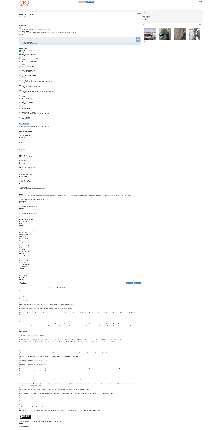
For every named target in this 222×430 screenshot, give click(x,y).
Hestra (72, 323)
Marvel (58, 352)
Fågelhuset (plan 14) (33, 11)
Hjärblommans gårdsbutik (121, 323)
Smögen (50, 377)
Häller (77, 325)
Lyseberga (42, 347)
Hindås (79, 323)
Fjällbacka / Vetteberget (71, 312)
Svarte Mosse (37, 379)
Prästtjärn (42, 364)
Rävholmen (25, 370)
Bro (63, 294)
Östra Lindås (61, 410)
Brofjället (71, 294)
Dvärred (59, 304)
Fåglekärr (131, 312)
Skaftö (110, 375)
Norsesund (33, 356)
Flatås (97, 312)
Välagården (96, 393)
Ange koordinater (146, 16)
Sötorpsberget (83, 379)
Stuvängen (106, 377)
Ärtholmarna (21, 279)
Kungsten (54, 341)
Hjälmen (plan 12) (22, 236)
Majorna (24, 352)
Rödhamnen (21, 255)
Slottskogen (24, 377)
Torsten (78, 383)
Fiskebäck (25, 312)
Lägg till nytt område (137, 283)
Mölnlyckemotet (106, 352)
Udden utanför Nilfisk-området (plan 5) (26, 270)
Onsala (31, 360)
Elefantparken (48, 308)
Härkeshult (97, 325)
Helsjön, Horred (60, 323)
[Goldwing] (150, 34)
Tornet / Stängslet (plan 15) (24, 266)
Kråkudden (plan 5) (23, 240)
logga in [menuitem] (25, 43)
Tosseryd (99, 383)
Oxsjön (42, 360)
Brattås (56, 294)
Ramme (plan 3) (22, 253)
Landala (41, 345)
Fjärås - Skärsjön (86, 312)
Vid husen (21, 277)
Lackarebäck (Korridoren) (27, 345)
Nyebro (55, 356)
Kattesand (50, 339)
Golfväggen (40, 318)
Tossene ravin (88, 383)
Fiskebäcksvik (37, 312)
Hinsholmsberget (91, 323)
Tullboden (109, 383)
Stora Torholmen (96, 377)
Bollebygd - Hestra (26, 294)
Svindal (57, 379)
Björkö (92, 292)
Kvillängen (87, 341)
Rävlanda (38, 370)
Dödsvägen (69, 304)
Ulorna (61, 389)
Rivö (82, 368)
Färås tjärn (24, 314)
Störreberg (115, 377)
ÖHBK (35, 410)
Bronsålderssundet (83, 294)
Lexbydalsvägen (87, 345)
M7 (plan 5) (21, 249)
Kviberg (76, 341)
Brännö (115, 294)
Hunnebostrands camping (39, 325)
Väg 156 (75, 393)
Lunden (22, 347)
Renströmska (62, 368)
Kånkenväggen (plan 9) (23, 245)
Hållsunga (60, 325)
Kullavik (119, 339)
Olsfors (22, 360)
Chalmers (24, 300)
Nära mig (91, 1)
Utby (79, 389)
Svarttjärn (47, 379)
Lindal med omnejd (102, 345)
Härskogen (110, 325)
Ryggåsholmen (113, 368)
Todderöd (48, 383)
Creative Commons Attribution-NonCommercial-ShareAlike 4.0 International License (45, 421)
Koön (95, 339)
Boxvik (48, 294)
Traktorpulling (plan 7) (23, 268)
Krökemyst (106, 339)
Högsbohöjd (130, 325)
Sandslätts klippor (60, 375)
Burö (124, 294)
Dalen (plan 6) (22, 227)
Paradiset (23, 364)
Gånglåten (85, 318)
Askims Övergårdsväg (63, 287)
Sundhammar (25, 379)
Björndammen (103, 292)
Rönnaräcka (51, 370)
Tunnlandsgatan (129, 383)
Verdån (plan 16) (22, 275)
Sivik (89, 375)
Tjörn (38, 383)
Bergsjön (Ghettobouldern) (57, 292)
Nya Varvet (44, 356)
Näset (75, 356)
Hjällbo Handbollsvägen (105, 323)
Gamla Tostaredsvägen (27, 318)
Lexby (74, 345)
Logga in (200, 1)
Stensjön (84, 377)
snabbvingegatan (62, 377)
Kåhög (116, 341)
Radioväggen (23, 368)
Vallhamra (35, 393)
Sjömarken (98, 375)
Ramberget (35, 368)
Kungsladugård (42, 341)
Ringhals (73, 368)
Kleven (60, 339)
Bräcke (106, 294)
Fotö (123, 312)
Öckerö (24, 410)
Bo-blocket (124, 292)
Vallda (23, 393)
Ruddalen (101, 368)
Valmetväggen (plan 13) (23, 271)
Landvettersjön (52, 345)
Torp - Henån (69, 383)
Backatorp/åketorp (26, 292)
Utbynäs (88, 389)
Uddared (22, 389)
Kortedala (83, 339)
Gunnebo (75, 318)
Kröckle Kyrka (21, 243)
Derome (37, 304)
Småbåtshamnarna (22, 262)
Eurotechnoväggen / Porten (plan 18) (26, 230)
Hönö (27, 11)
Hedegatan (48, 323)
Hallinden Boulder (24, 323)
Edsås (29, 308)
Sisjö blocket (71, 375)
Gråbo (50, 318)
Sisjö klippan (81, 375)
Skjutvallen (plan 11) (23, 260)
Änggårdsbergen (38, 406)
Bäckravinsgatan (24, 296)
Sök (88, 1)
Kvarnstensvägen (64, 341)
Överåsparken (87, 410)
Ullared (51, 389)
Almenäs (33, 287)
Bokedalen (135, 292)
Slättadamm (38, 377)
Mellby (82, 352)
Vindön (56, 393)
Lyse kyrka (31, 347)
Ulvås (69, 389)
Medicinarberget (69, 352)
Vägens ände (86, 393)
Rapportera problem (129, 283)
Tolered (58, 383)
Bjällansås (80, 292)
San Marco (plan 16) (23, 257)
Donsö (48, 304)
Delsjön (25, 304)
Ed (22, 308)
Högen (121, 325)
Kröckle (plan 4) (22, 242)
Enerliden (68, 308)
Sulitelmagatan (125, 377)
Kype (97, 341)
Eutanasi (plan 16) (22, 232)
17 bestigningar (146, 17)
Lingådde (115, 345)
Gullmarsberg (62, 318)
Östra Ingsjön (47, 410)
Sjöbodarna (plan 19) (23, 258)
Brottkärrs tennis (97, 294)
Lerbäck (64, 345)
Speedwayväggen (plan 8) (24, 264)
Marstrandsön (47, 352)
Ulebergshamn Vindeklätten (36, 389)
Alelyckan (23, 287)
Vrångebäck (65, 393)
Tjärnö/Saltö (25, 383)
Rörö (61, 370)
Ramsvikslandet (49, 368)
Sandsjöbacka (47, 375)
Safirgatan (23, 375)
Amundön (44, 287)
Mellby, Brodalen (94, 352)
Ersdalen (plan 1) (22, 229)
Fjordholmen (47, 312)
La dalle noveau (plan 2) (24, 247)
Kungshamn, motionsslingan (26, 341)
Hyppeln (51, 325)
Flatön (105, 312)
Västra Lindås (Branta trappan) (109, 393)
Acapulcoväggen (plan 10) (24, 221)
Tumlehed (118, 383)
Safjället (33, 375)
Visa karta (111, 5)
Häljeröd (68, 325)
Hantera (138, 13)
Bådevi (20, 225)
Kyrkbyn (106, 341)
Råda (124, 368)
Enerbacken (59, 308)
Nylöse (66, 356)
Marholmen (35, 352)
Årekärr (24, 401)
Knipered (70, 339)
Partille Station (33, 364)
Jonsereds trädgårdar (38, 335)
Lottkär (127, 345)
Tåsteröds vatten (35, 385)
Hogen (134, 323)
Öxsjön (96, 410)
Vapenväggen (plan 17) (23, 273)
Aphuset (20, 223)
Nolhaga (22, 356)
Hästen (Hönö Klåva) (23, 238)
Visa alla (200, 24)
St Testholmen (73, 377)
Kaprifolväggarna (38, 339)
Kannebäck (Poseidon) (25, 339)
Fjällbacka (58, 312)
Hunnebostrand (25, 325)
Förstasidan (22, 11)
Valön (47, 393)
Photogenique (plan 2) (23, 251)
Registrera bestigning (24, 123)
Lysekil (54, 347)
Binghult (70, 292)
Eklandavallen (38, 308)
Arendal (52, 287)
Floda (114, 312)
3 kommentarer (146, 19)
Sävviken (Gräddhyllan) (70, 379)
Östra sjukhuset (75, 410)
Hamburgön (37, 323)
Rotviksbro (91, 368)
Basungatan (41, 292)
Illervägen (23, 331)
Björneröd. (113, 292)
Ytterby (24, 397)
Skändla (122, 375)
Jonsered (24, 335)
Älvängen (24, 406)
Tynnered (23, 385)
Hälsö (86, 325)
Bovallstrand (39, 294)
